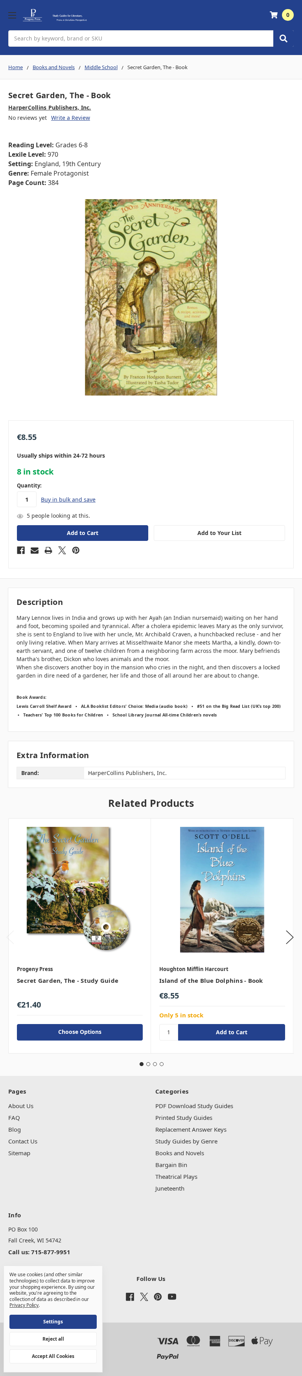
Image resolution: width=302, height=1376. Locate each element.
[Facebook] (21, 550)
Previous (10, 937)
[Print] (48, 550)
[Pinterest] (76, 550)
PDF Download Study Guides (194, 1106)
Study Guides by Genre (186, 1141)
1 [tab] (142, 1064)
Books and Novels (179, 1153)
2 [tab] (148, 1064)
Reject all (53, 1339)
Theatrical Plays (176, 1176)
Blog (14, 1129)
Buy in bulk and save (68, 499)
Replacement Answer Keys (190, 1129)
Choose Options (79, 1031)
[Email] (35, 550)
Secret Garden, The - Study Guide (67, 980)
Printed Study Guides (183, 1117)
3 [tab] (155, 1064)
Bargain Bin (171, 1165)
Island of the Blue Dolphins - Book (211, 980)
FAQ (14, 1117)
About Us (20, 1106)
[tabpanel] (79, 936)
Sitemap (19, 1153)
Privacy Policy (24, 1305)
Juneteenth (169, 1188)
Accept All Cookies (53, 1356)
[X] (62, 550)
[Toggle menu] (12, 15)
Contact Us (22, 1141)
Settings (53, 1321)
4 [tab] (162, 1064)
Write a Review (70, 117)
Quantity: (29, 485)
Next (290, 937)
